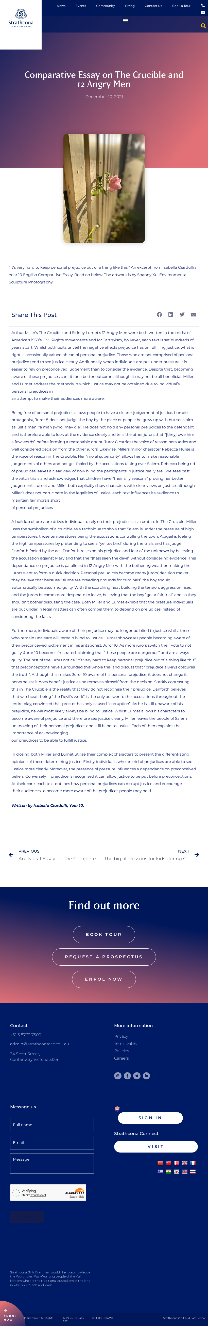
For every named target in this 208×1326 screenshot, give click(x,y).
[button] (125, 20)
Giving (130, 6)
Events (81, 6)
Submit (27, 1216)
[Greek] (160, 1171)
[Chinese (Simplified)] (160, 1163)
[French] (193, 1163)
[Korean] (177, 1171)
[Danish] (177, 1163)
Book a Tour (181, 6)
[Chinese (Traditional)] (168, 1163)
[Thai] (193, 1171)
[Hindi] (168, 1171)
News (61, 6)
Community (105, 6)
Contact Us (153, 6)
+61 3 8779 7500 (25, 1034)
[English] (185, 1163)
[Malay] (185, 1171)
